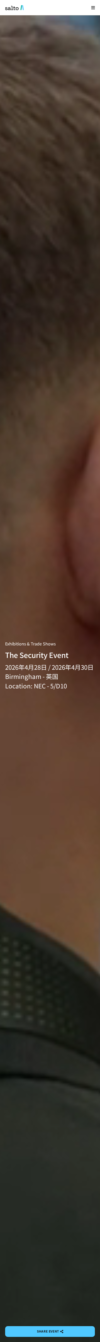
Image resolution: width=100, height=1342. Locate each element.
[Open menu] (93, 7)
